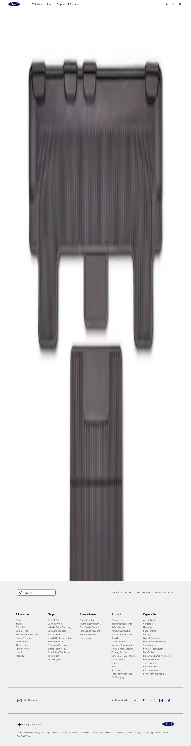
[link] (45, 733)
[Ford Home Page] (168, 724)
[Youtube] (152, 700)
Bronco (129, 592)
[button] (29, 724)
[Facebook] (136, 700)
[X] (144, 700)
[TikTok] (169, 700)
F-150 (171, 592)
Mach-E (117, 592)
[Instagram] (161, 700)
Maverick (160, 592)
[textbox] (36, 593)
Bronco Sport (144, 592)
